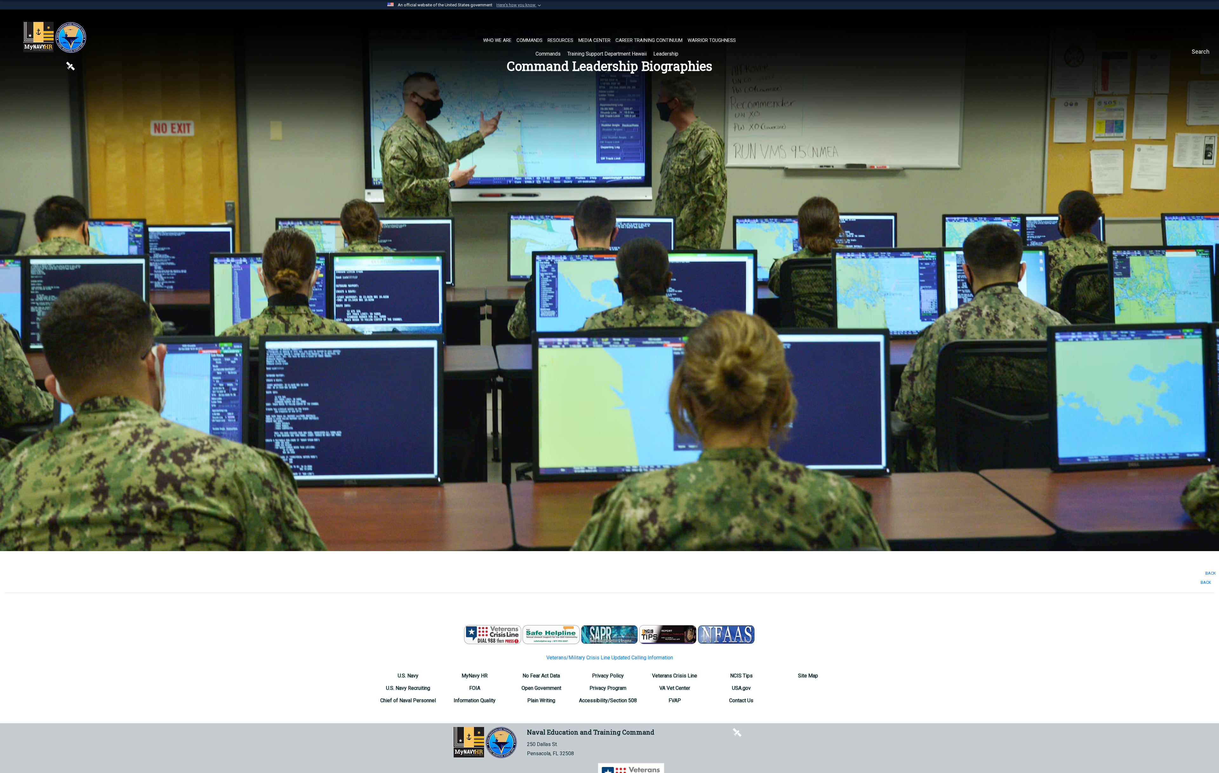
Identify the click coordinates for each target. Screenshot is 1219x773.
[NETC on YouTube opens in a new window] (58, 65)
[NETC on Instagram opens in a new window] (48, 65)
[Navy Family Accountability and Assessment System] (726, 634)
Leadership (666, 54)
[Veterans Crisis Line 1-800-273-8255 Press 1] (492, 634)
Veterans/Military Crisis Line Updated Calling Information (609, 658)
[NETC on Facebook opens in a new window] (27, 65)
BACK (1210, 573)
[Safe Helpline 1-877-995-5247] (551, 634)
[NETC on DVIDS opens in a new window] (70, 65)
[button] (519, 5)
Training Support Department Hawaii (607, 54)
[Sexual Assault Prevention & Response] (609, 634)
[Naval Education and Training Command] (55, 37)
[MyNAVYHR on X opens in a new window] (83, 65)
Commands (549, 54)
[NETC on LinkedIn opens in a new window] (37, 65)
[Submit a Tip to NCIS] (667, 634)
